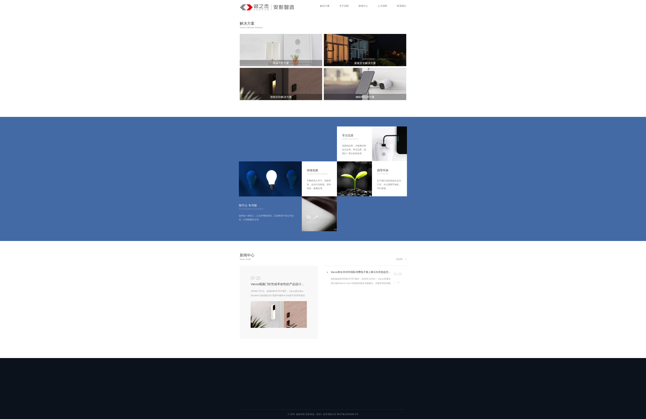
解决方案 (281, 372)
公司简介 (312, 379)
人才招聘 (345, 372)
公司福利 (344, 379)
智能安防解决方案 (285, 385)
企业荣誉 (312, 391)
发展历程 (312, 385)
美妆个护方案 (283, 391)
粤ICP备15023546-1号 (347, 414)
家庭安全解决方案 (285, 379)
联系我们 (376, 372)
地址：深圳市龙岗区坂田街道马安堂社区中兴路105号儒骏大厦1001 (386, 390)
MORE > (401, 259)
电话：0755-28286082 (382, 379)
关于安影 (313, 372)
